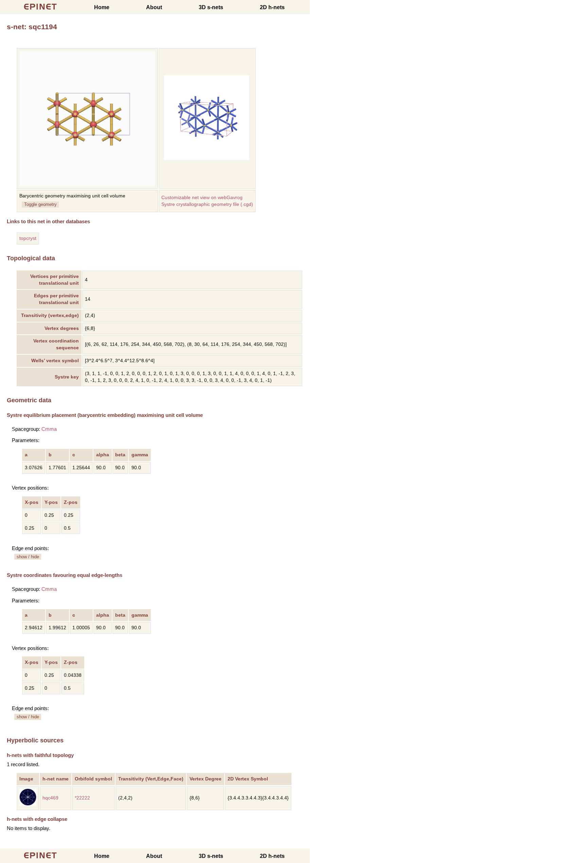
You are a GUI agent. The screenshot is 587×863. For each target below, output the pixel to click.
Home (101, 7)
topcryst (27, 238)
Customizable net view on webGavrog (202, 197)
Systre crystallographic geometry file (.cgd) (207, 204)
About (154, 7)
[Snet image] (206, 158)
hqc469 (50, 797)
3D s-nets (211, 7)
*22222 (82, 797)
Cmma (49, 429)
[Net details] (27, 804)
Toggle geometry (40, 204)
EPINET (40, 7)
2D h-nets (272, 7)
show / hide (28, 556)
